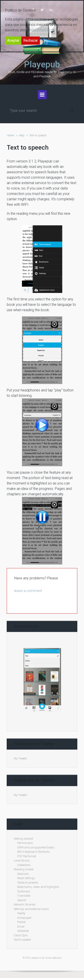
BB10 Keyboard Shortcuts (33, 851)
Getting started (23, 838)
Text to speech (22, 939)
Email (20, 926)
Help (21, 135)
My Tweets (20, 758)
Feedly (21, 913)
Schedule (23, 930)
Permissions (25, 843)
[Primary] (42, 94)
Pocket (21, 922)
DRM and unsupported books (36, 847)
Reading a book (24, 869)
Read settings (26, 878)
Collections (24, 865)
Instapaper (24, 917)
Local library (22, 860)
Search (21, 900)
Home (10, 135)
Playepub (42, 64)
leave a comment (28, 591)
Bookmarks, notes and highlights (38, 887)
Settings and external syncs (31, 909)
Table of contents (27, 882)
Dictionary (23, 891)
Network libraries (25, 904)
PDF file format (26, 856)
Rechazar (30, 40)
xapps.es (36, 957)
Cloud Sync (21, 935)
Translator (24, 895)
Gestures (23, 873)
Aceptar (13, 40)
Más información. (43, 30)
